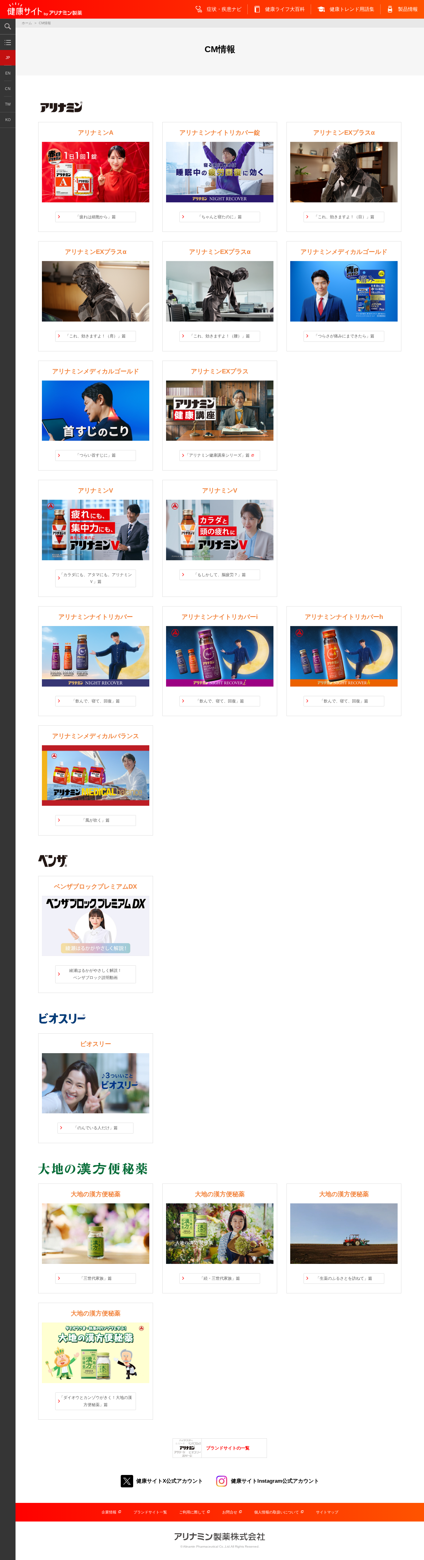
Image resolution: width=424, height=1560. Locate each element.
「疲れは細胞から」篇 (95, 216)
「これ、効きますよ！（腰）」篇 (219, 336)
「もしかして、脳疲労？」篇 (219, 574)
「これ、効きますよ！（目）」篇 (344, 216)
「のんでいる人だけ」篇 (95, 1127)
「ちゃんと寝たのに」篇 (219, 216)
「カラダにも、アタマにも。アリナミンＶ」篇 (95, 578)
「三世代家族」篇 (95, 1278)
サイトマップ (327, 1512)
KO (8, 120)
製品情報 (408, 9)
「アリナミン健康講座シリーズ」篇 (217, 455)
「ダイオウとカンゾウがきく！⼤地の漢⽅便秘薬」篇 (95, 1401)
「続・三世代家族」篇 (220, 1278)
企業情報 (108, 1512)
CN (8, 89)
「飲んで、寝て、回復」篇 (95, 701)
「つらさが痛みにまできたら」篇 (344, 336)
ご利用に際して (192, 1512)
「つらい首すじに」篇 (95, 455)
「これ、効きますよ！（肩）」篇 (95, 336)
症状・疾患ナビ (224, 9)
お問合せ (229, 1512)
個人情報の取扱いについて (276, 1512)
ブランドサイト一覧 (150, 1512)
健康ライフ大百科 (285, 9)
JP (8, 58)
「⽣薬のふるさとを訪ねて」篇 (344, 1278)
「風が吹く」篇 (95, 820)
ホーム (27, 23)
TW (8, 104)
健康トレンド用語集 (352, 9)
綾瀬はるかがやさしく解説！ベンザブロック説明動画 (95, 974)
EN (8, 73)
